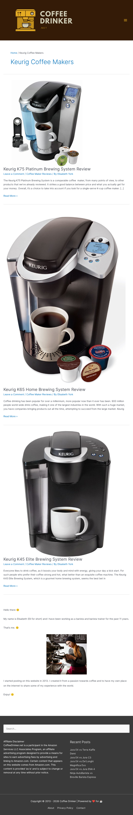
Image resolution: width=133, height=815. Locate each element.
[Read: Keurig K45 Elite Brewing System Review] (66, 493)
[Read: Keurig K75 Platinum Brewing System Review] (46, 123)
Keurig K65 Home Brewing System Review (44, 389)
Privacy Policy (65, 808)
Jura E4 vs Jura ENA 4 (82, 769)
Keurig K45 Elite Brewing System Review (42, 559)
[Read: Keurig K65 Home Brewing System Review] (64, 298)
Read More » (10, 196)
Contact (80, 808)
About (51, 808)
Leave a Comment (13, 173)
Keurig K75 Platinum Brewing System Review (47, 168)
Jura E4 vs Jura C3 (80, 757)
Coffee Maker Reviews (39, 173)
